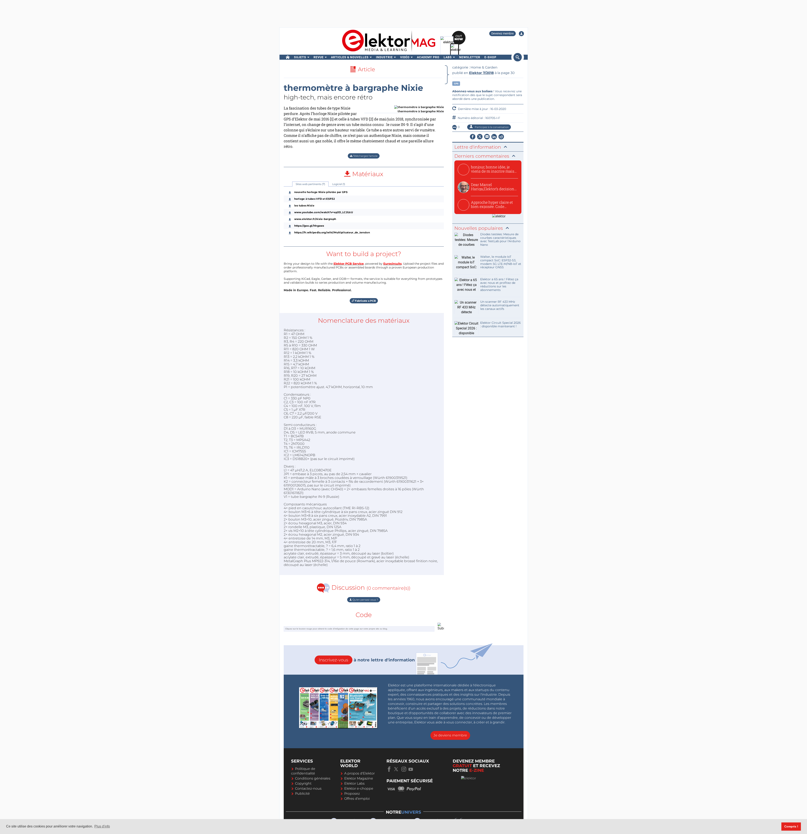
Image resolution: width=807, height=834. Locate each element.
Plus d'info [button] (102, 826)
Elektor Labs (354, 783)
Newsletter (469, 57)
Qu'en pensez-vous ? (365, 599)
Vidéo (405, 57)
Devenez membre (502, 33)
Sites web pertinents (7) (310, 184)
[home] (287, 57)
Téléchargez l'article (364, 155)
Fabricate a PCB (365, 300)
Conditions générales (312, 778)
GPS (456, 83)
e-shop (490, 57)
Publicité (302, 794)
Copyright (303, 783)
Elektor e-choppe (358, 788)
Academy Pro (428, 57)
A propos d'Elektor (359, 773)
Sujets (300, 57)
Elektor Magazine (358, 778)
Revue (319, 57)
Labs (448, 57)
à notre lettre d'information (367, 659)
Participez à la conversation (491, 127)
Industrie (384, 57)
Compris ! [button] (791, 826)
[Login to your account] (521, 33)
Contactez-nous (308, 788)
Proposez (352, 794)
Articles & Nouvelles (350, 57)
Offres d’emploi (357, 799)
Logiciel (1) (338, 184)
